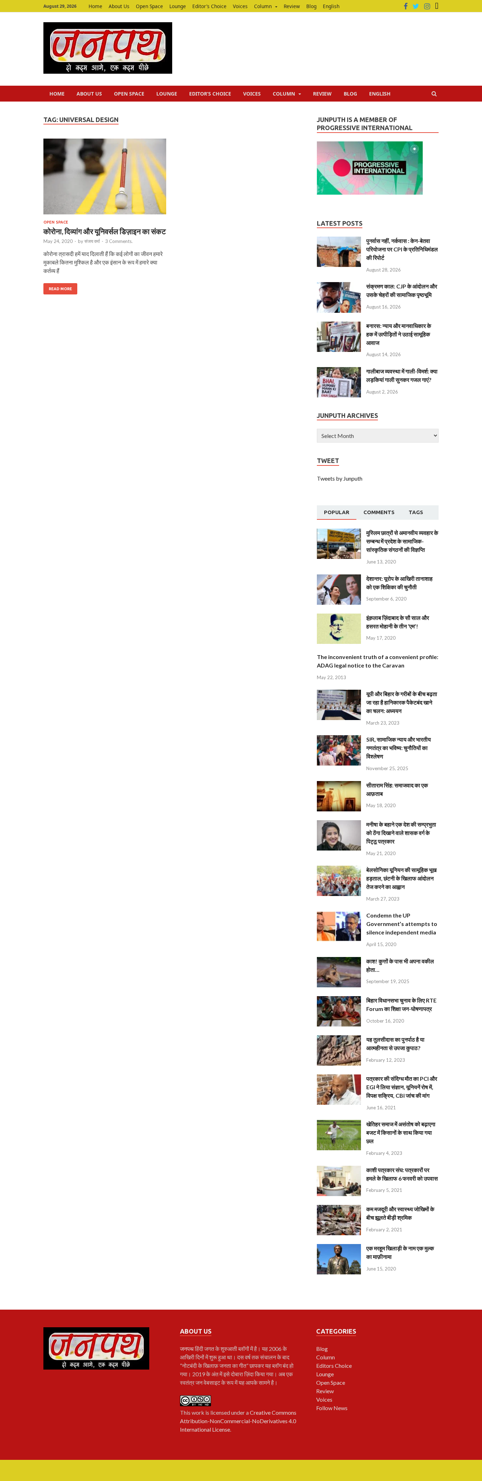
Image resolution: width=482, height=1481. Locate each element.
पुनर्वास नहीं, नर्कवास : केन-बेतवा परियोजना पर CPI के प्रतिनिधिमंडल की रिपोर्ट (402, 249)
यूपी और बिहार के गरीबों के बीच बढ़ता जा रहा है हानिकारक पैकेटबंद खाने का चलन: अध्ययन (401, 702)
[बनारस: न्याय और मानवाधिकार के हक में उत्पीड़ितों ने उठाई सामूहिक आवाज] (339, 325)
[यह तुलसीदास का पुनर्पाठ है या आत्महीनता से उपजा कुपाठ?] (339, 1039)
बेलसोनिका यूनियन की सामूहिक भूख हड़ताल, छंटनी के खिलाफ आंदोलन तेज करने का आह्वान (401, 878)
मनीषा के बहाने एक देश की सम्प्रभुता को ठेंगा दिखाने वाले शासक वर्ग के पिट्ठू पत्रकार (401, 833)
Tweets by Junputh (339, 478)
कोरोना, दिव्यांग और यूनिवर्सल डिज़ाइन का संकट (104, 231)
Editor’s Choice (209, 6)
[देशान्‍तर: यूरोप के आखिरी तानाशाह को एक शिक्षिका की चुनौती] (339, 578)
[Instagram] (427, 6)
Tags (416, 512)
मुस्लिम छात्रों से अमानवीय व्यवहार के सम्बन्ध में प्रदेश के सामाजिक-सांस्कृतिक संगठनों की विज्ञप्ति (402, 541)
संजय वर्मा (92, 241)
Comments (378, 512)
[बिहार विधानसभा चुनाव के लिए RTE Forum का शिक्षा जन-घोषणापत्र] (339, 1000)
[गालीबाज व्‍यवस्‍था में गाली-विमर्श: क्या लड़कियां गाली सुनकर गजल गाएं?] (339, 371)
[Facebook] (405, 6)
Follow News (332, 1407)
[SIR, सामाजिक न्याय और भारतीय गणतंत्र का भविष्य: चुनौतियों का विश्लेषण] (339, 739)
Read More (60, 289)
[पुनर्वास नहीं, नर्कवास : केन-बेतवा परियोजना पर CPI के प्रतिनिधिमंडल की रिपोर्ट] (339, 240)
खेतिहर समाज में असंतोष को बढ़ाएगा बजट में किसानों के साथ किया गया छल (400, 1132)
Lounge (177, 6)
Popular (336, 512)
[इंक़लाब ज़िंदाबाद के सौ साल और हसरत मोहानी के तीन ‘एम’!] (339, 617)
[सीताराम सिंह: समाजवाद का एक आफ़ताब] (339, 785)
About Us (119, 6)
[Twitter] (416, 6)
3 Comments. (119, 241)
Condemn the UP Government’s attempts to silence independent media (401, 923)
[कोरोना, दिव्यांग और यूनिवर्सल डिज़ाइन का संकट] (104, 179)
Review (292, 6)
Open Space (149, 6)
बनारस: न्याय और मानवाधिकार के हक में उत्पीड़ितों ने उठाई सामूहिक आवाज (398, 334)
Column (263, 6)
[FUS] (436, 6)
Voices (240, 6)
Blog (311, 6)
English (331, 6)
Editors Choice (334, 1365)
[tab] (336, 512)
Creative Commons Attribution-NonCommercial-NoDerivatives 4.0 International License (238, 1421)
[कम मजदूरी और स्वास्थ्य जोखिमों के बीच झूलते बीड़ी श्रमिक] (339, 1209)
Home (95, 6)
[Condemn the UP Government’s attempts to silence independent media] (339, 915)
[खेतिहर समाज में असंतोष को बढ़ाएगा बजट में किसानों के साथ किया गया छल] (339, 1124)
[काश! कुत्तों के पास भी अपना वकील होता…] (339, 961)
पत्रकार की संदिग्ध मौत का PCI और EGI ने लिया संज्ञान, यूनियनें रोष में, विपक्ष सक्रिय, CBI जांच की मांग (401, 1087)
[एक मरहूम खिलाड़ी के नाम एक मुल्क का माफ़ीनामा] (339, 1248)
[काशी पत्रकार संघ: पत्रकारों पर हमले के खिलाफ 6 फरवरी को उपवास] (339, 1169)
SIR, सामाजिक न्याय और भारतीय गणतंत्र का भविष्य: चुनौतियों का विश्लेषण (398, 748)
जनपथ (187, 1348)
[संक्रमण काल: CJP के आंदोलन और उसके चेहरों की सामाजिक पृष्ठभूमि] (339, 286)
